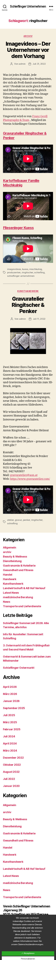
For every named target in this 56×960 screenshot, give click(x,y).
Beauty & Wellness (15, 556)
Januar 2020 (11, 786)
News (6, 601)
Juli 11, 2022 (39, 318)
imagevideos (14, 269)
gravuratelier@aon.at (23, 475)
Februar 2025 (11, 729)
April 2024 (10, 743)
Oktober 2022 (12, 764)
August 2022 (11, 771)
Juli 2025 (9, 715)
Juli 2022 (9, 778)
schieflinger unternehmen (20, 275)
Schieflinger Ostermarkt (18, 667)
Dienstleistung (12, 561)
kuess (25, 269)
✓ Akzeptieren (28, 953)
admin (22, 63)
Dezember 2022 (13, 757)
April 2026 (10, 686)
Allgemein (9, 547)
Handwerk (9, 579)
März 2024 (10, 750)
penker (26, 519)
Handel (7, 574)
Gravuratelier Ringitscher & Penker (28, 304)
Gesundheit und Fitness (18, 570)
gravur (18, 519)
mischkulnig (35, 269)
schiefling (39, 272)
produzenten (14, 272)
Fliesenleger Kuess (18, 228)
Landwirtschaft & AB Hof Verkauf (24, 588)
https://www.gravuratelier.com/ (30, 479)
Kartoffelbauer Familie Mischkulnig (21, 182)
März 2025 (10, 722)
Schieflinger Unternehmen (28, 6)
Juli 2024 (9, 736)
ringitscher (27, 272)
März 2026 (10, 693)
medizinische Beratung (18, 597)
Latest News (11, 592)
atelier (10, 519)
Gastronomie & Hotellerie (19, 565)
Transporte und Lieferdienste (22, 606)
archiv (28, 36)
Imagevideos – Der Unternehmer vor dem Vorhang (28, 49)
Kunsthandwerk (28, 291)
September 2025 (14, 708)
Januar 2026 (11, 701)
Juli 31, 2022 (39, 63)
